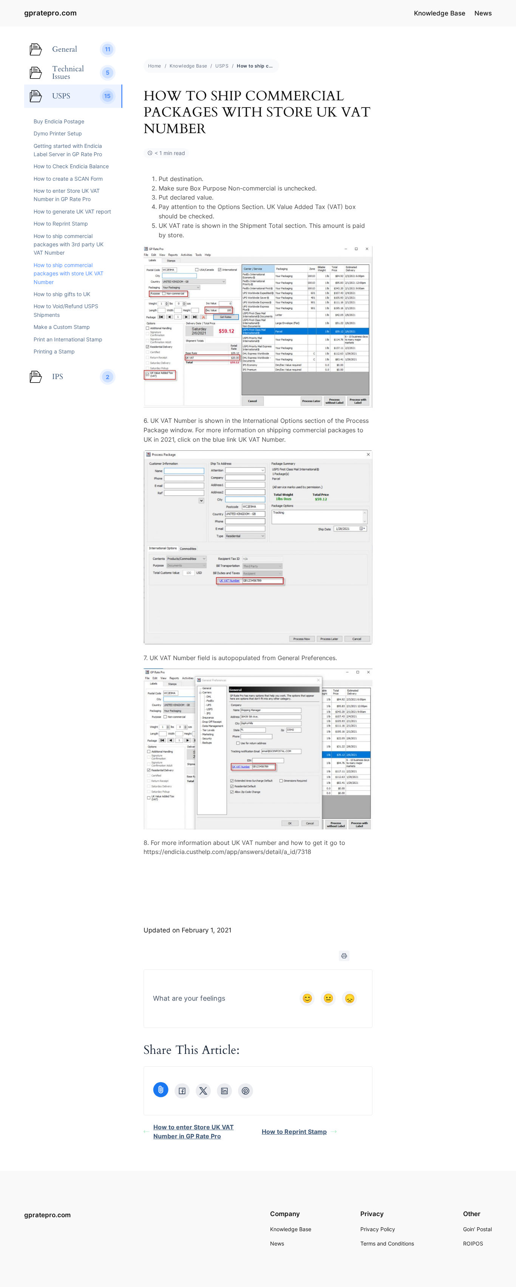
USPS (222, 66)
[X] (203, 1090)
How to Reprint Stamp (294, 1131)
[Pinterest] (245, 1090)
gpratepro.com (50, 12)
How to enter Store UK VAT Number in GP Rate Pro (193, 1131)
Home (154, 66)
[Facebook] (182, 1090)
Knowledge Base (188, 66)
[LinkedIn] (224, 1090)
